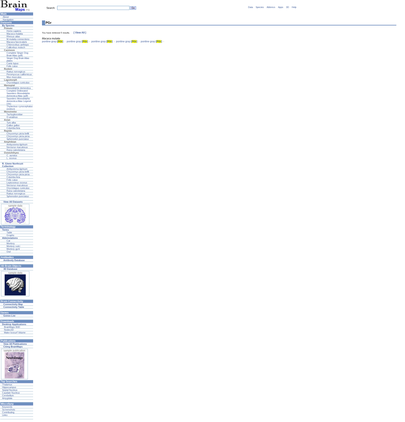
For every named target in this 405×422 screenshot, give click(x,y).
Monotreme (10, 111)
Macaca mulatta (15, 33)
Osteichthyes (11, 152)
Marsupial (9, 85)
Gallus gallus (13, 125)
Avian (7, 120)
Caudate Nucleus (11, 392)
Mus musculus (14, 77)
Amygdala (7, 398)
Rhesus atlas (13, 36)
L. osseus (12, 158)
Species (260, 7)
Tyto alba (11, 122)
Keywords (7, 407)
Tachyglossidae (15, 114)
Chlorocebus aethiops (18, 44)
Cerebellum (8, 395)
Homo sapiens (14, 31)
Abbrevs (271, 7)
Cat (8, 240)
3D (287, 7)
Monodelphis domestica (19, 88)
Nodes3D (9, 330)
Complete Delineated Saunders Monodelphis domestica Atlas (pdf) (18, 93)
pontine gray (52, 41)
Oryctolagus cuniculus (18, 82)
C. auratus (12, 155)
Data (250, 7)
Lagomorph (10, 80)
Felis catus (12, 66)
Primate (8, 28)
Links (5, 415)
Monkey (11, 243)
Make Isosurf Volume (15, 332)
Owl (9, 251)
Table (9, 232)
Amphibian (10, 141)
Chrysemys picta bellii (18, 133)
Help (294, 7)
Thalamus (7, 384)
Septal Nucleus (10, 390)
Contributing (8, 412)
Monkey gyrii (13, 249)
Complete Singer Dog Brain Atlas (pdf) (17, 54)
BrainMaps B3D (12, 327)
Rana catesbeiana (16, 150)
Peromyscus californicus (19, 74)
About (5, 17)
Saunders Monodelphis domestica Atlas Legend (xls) (19, 101)
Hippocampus (9, 387)
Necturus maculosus (17, 147)
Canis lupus (13, 63)
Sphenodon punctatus (18, 139)
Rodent (8, 69)
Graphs (10, 235)
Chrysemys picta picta (18, 136)
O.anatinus (12, 117)
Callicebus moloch (16, 47)
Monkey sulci (13, 246)
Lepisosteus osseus (17, 182)
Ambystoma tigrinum (17, 144)
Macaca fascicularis (17, 42)
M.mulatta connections (18, 39)
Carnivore (9, 50)
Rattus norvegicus (16, 71)
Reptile (8, 131)
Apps (280, 7)
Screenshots (8, 409)
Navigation (8, 19)
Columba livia (13, 128)
